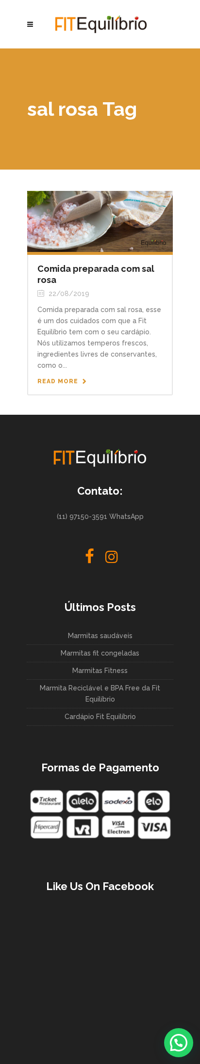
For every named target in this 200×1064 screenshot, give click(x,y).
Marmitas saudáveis (100, 636)
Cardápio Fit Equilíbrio (100, 716)
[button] (178, 1042)
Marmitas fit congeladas (100, 653)
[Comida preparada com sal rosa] (100, 221)
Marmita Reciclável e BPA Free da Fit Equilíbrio (100, 693)
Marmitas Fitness (100, 670)
